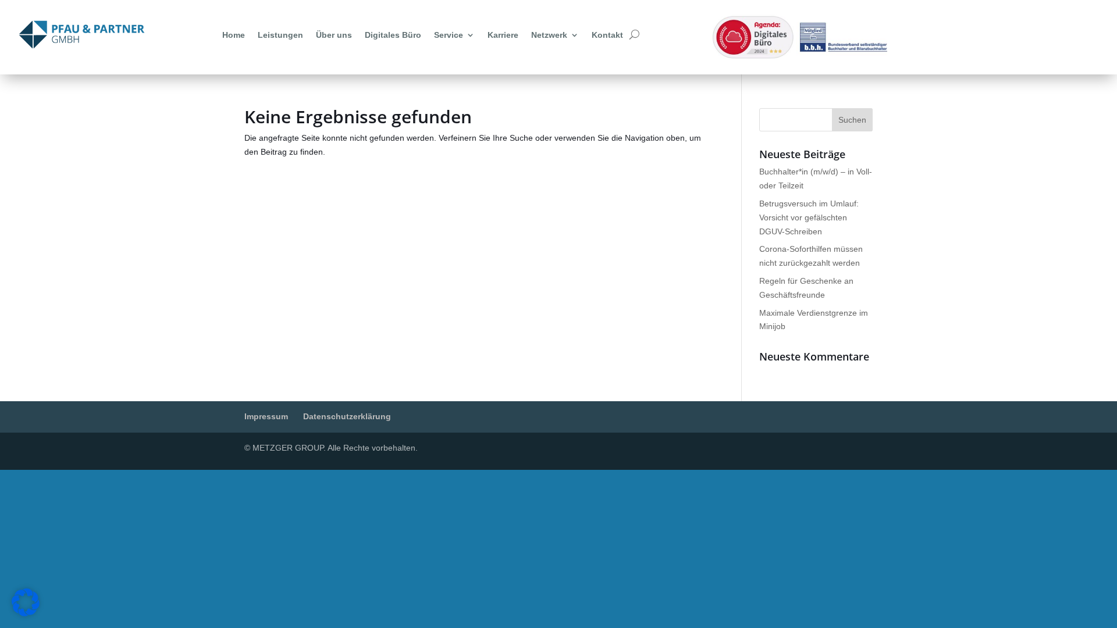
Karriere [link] (503, 35)
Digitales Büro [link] (393, 35)
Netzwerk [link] (549, 35)
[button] (852, 119)
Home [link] (233, 35)
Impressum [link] (266, 416)
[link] (81, 34)
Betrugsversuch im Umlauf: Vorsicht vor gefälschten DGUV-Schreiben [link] (809, 217)
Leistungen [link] (280, 35)
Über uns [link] (334, 35)
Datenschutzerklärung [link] (347, 416)
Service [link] (448, 35)
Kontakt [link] (607, 35)
